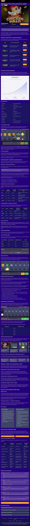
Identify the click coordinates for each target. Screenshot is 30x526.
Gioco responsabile (10, 518)
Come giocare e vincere (19, 3)
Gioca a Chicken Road (24, 24)
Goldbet (5, 66)
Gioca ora (25, 45)
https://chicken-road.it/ (5, 522)
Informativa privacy (16, 518)
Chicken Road (5, 3)
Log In (2, 5)
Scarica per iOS (22, 436)
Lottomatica (5, 56)
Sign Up (6, 5)
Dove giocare (25, 3)
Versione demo (13, 3)
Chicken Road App (4, 518)
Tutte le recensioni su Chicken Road (15, 502)
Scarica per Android (7, 436)
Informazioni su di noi (22, 518)
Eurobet (5, 61)
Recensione (24, 51)
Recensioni (9, 3)
